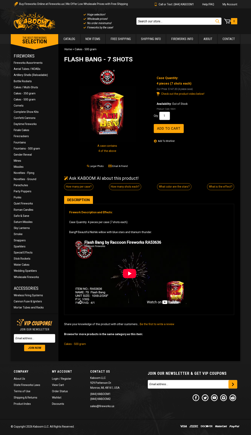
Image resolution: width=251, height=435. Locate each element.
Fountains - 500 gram (27, 148)
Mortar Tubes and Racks (29, 307)
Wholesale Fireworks (26, 277)
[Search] (218, 21)
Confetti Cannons (24, 117)
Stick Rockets (22, 258)
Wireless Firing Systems (28, 295)
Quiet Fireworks (23, 203)
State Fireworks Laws (27, 385)
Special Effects (23, 252)
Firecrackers (21, 136)
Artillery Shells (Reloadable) (31, 75)
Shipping (19, 397)
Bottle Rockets (23, 81)
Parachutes (21, 185)
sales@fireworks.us (102, 406)
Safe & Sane (21, 215)
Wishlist (56, 397)
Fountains (20, 142)
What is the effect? (220, 186)
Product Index (22, 403)
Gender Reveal (23, 154)
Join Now (34, 347)
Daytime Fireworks (25, 124)
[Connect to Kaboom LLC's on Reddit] (233, 397)
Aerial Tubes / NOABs (27, 68)
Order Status (60, 391)
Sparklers (19, 246)
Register (66, 378)
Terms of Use (22, 391)
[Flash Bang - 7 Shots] (107, 114)
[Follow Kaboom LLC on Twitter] (205, 397)
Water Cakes (21, 264)
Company (21, 371)
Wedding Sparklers (25, 270)
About (208, 39)
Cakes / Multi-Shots (26, 87)
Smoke (18, 234)
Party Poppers (22, 191)
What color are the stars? (174, 186)
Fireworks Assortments (28, 62)
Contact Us (100, 371)
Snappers (20, 240)
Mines (17, 160)
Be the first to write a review (157, 324)
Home (68, 49)
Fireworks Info (182, 39)
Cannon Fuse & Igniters (28, 301)
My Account (230, 4)
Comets (19, 105)
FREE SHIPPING (121, 39)
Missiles (19, 166)
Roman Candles (23, 209)
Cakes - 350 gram (24, 93)
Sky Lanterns (22, 228)
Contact (229, 39)
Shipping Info (151, 39)
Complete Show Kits (26, 111)
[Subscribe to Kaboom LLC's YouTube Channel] (214, 397)
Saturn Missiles (23, 221)
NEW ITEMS (92, 39)
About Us (19, 378)
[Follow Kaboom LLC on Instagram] (223, 397)
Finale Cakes (21, 130)
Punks (17, 197)
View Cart (58, 385)
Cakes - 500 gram (24, 99)
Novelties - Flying (24, 172)
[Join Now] (232, 384)
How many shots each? (125, 186)
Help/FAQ (208, 4)
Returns (32, 397)
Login (55, 378)
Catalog (69, 39)
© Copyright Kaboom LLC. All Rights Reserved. (42, 426)
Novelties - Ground (25, 179)
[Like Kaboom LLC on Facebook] (196, 397)
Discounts (58, 403)
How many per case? (79, 186)
